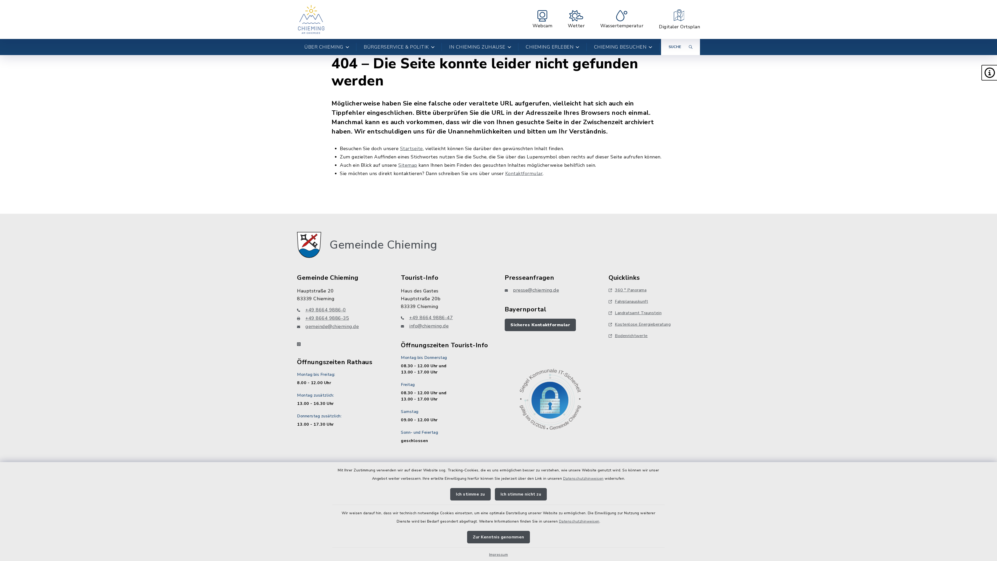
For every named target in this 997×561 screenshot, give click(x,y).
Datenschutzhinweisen (583, 478)
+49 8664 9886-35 (327, 318)
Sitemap (407, 165)
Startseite (411, 148)
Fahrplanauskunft (631, 301)
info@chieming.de (429, 326)
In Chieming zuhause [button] (477, 47)
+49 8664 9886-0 (325, 310)
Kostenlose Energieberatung (643, 324)
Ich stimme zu (470, 494)
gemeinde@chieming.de (332, 326)
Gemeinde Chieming (383, 245)
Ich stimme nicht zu (521, 494)
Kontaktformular (524, 173)
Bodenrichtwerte (631, 336)
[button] (989, 73)
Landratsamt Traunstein (638, 313)
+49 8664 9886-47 (431, 318)
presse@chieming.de (536, 290)
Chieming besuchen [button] (620, 47)
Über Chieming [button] (323, 47)
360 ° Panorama (630, 290)
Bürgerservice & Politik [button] (396, 47)
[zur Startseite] (311, 19)
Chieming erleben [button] (550, 47)
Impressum (498, 554)
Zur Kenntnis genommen (498, 537)
